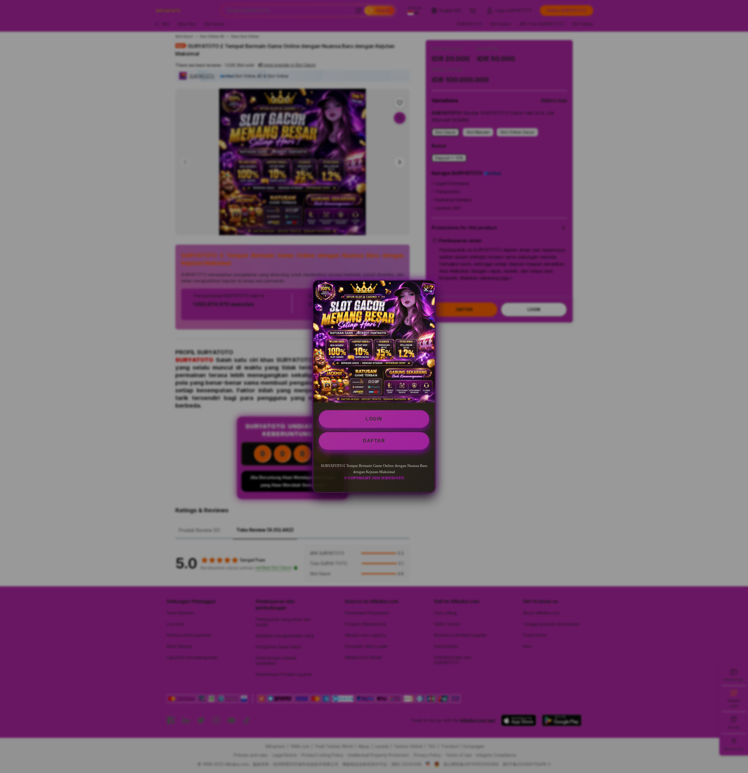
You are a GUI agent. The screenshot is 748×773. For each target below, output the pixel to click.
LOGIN (374, 418)
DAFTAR (374, 440)
